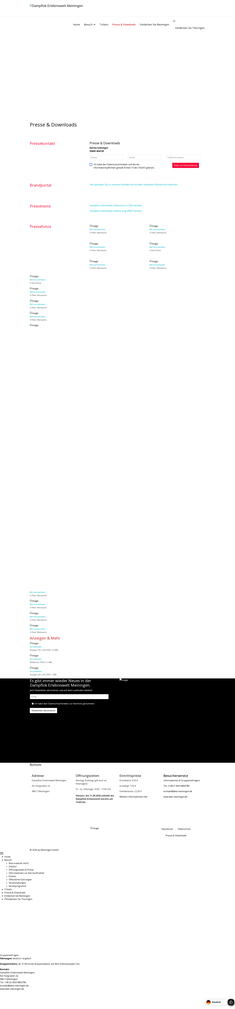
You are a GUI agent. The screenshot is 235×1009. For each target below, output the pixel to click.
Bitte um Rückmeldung (185, 165)
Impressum (167, 828)
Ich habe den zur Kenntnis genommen (64, 703)
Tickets (104, 24)
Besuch (88, 24)
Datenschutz (184, 828)
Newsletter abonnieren (43, 710)
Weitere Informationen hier (134, 796)
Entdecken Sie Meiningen (154, 24)
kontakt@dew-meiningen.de (14, 985)
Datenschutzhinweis (117, 164)
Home (76, 24)
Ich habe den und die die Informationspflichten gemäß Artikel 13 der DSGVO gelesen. (123, 166)
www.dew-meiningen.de (12, 988)
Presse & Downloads (124, 24)
